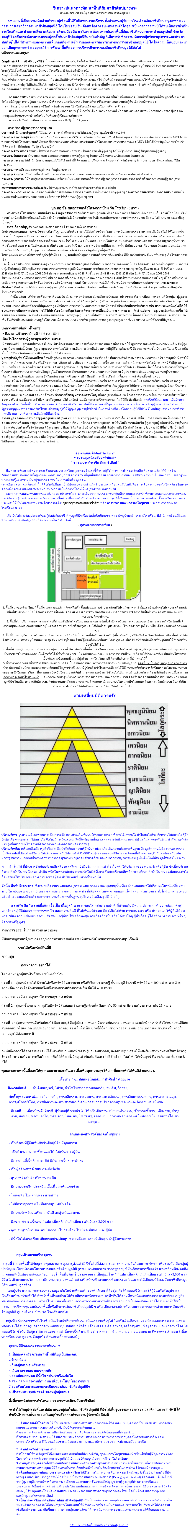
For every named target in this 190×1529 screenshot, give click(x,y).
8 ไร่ (79, 653)
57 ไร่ (76, 75)
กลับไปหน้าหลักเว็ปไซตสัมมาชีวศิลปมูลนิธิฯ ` (99, 1525)
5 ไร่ (145, 79)
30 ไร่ (64, 663)
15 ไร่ (50, 79)
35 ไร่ (75, 84)
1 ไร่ (124, 626)
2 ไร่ (99, 79)
